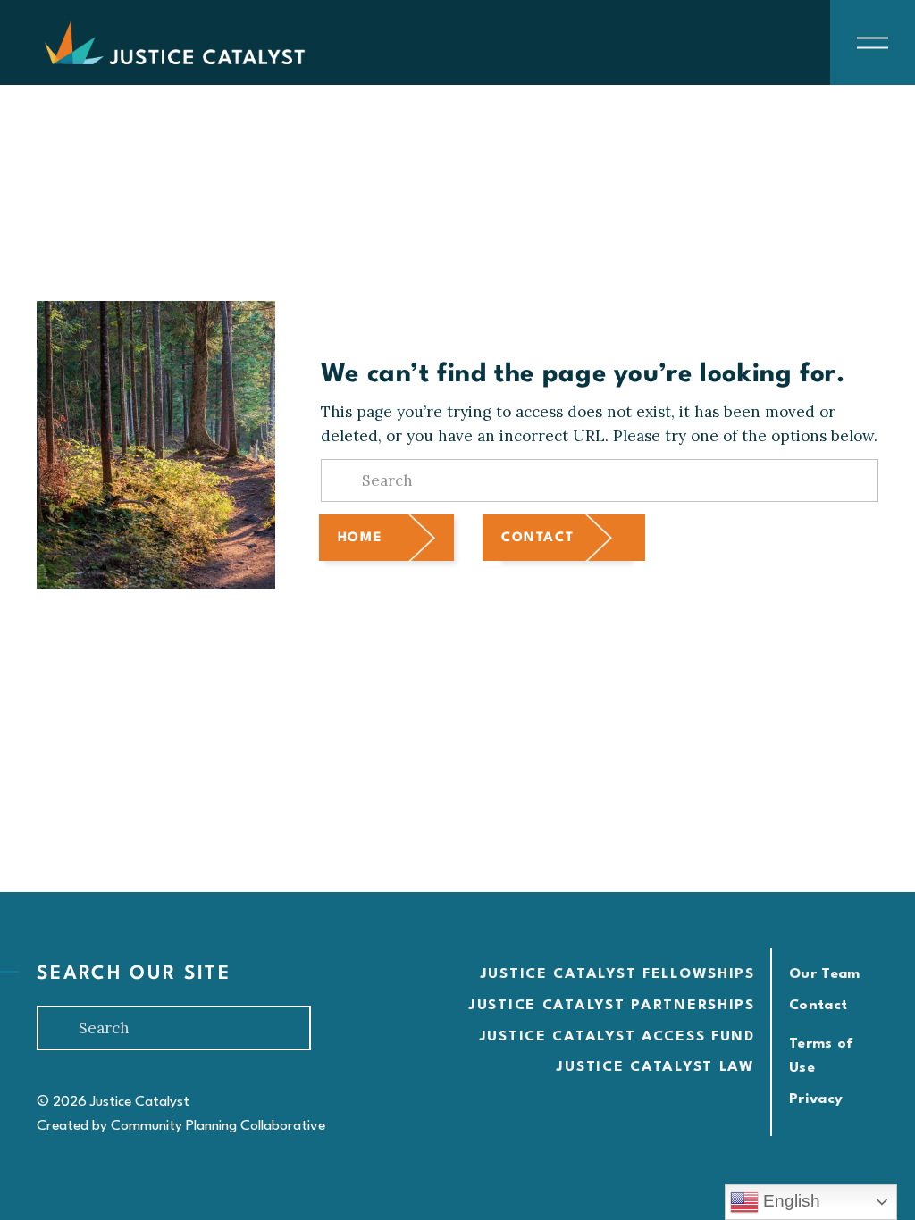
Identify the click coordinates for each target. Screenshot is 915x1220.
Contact (537, 538)
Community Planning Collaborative (218, 1126)
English (789, 1200)
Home (360, 538)
